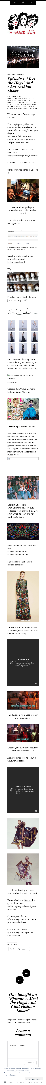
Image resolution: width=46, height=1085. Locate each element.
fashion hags (22, 103)
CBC (27, 555)
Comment (30, 1063)
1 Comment (34, 109)
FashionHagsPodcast (17, 99)
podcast (20, 107)
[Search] (31, 3)
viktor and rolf (14, 109)
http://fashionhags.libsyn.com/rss (22, 156)
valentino (29, 107)
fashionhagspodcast (17, 919)
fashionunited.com (15, 262)
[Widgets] (14, 3)
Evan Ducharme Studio (17, 297)
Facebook (28, 900)
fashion (11, 103)
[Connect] (23, 3)
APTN (27, 552)
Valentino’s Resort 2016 (23, 508)
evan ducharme (24, 101)
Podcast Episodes (15, 74)
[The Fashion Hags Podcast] (23, 22)
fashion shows (24, 105)
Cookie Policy (11, 1075)
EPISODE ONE (27, 150)
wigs (25, 109)
